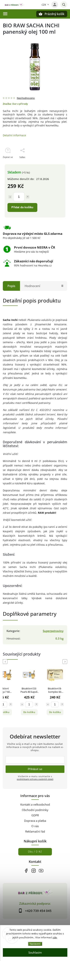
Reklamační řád (35, 831)
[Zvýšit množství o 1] (27, 197)
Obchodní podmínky (35, 810)
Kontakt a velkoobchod (35, 805)
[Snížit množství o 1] (10, 197)
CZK (44, 4)
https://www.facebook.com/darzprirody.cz (26, 870)
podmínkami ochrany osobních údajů (35, 779)
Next (65, 661)
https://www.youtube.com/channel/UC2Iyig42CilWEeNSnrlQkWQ (41, 870)
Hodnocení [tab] (32, 286)
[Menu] (5, 14)
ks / (35, 852)
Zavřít (55, 163)
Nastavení (35, 943)
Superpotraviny (53, 631)
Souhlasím (35, 952)
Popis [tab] (11, 286)
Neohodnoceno (26, 98)
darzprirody (33, 870)
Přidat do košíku (22, 207)
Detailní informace (14, 135)
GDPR (35, 815)
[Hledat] (63, 4)
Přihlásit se (35, 769)
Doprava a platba (35, 821)
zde (55, 937)
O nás (35, 826)
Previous (5, 661)
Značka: (15, 103)
